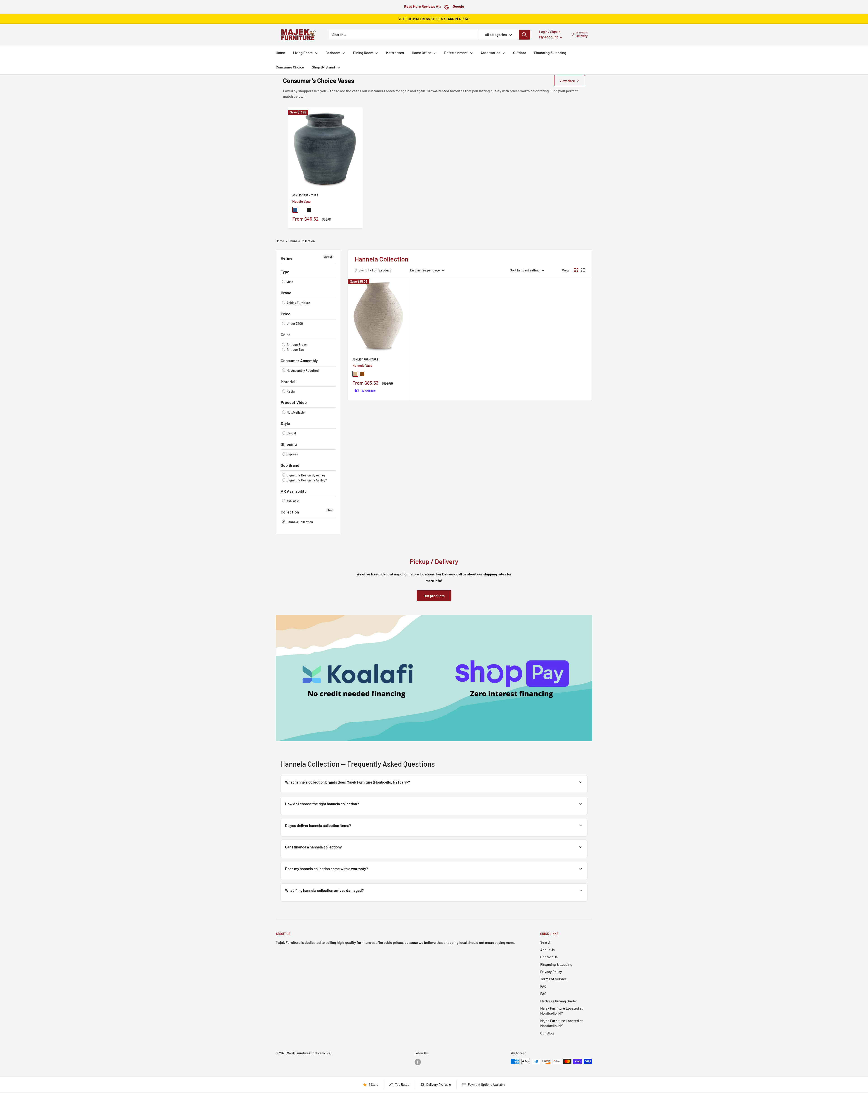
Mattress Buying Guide (558, 1001)
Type (285, 271)
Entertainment (456, 52)
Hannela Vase (362, 365)
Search (545, 942)
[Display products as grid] (576, 270)
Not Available (295, 412)
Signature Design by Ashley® (306, 480)
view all (328, 256)
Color (285, 334)
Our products (434, 596)
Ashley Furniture (305, 195)
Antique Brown (297, 344)
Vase (289, 282)
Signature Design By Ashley (306, 475)
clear (330, 510)
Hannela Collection (302, 241)
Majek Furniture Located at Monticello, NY (561, 1010)
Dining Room (363, 52)
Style (285, 423)
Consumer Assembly (299, 360)
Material (288, 381)
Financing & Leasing (550, 52)
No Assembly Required (302, 370)
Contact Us (549, 957)
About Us (547, 949)
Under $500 (294, 323)
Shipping (289, 444)
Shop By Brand (323, 67)
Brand (286, 292)
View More (567, 81)
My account (549, 37)
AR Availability (294, 491)
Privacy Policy (551, 971)
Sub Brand (290, 465)
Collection (290, 511)
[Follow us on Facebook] (418, 1062)
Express (292, 454)
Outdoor (519, 52)
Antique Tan (295, 349)
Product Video (294, 402)
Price (285, 313)
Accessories (490, 52)
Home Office (421, 52)
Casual (291, 433)
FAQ (543, 986)
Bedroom (333, 52)
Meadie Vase (301, 201)
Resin (290, 391)
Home (280, 52)
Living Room (303, 52)
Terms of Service (553, 979)
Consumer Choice (290, 67)
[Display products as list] (583, 270)
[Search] (524, 35)
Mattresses (395, 52)
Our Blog (547, 1033)
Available (292, 501)
